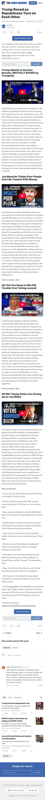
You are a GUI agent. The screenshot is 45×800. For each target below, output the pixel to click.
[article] (22, 708)
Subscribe (33, 3)
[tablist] (11, 648)
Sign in (40, 3)
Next (38, 633)
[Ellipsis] (42, 667)
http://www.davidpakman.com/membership (18, 605)
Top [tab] (4, 697)
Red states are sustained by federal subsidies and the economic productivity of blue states (17, 725)
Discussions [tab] (18, 697)
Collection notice (36, 785)
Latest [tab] (9, 697)
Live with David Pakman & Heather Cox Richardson (16, 737)
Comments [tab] (6, 648)
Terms (27, 785)
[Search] (41, 697)
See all (5, 756)
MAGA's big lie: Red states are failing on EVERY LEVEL (15, 719)
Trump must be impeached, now (16, 703)
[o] (39, 738)
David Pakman (15, 710)
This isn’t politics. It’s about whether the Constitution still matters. (16, 707)
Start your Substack (17, 790)
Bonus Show (13, 586)
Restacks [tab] (15, 648)
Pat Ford (9, 25)
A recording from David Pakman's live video (15, 742)
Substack (12, 796)
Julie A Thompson (12, 667)
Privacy (21, 785)
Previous (8, 633)
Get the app (33, 790)
